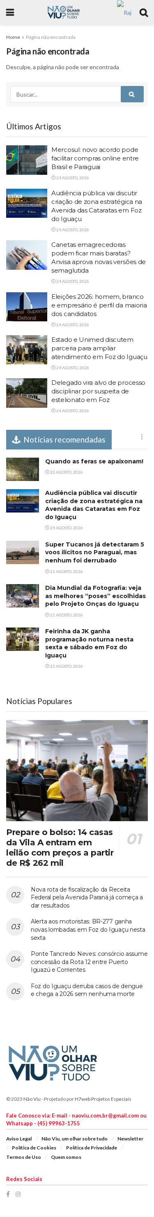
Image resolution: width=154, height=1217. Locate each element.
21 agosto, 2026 (66, 571)
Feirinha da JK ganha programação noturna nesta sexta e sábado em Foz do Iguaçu (89, 643)
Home (13, 37)
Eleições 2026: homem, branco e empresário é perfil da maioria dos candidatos (99, 305)
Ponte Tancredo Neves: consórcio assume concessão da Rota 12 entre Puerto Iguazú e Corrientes (89, 961)
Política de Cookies (34, 1148)
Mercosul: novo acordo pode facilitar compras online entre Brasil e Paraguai (95, 158)
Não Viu (32, 1099)
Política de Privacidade (91, 1148)
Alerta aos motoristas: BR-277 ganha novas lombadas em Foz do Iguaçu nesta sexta (88, 929)
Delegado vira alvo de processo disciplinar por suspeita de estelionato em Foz (98, 391)
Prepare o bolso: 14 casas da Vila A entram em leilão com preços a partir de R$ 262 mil (60, 847)
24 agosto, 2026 (72, 177)
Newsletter (130, 1139)
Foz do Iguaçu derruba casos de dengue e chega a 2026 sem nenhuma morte (87, 990)
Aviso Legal (19, 1139)
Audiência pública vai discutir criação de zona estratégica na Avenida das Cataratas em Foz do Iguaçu (94, 505)
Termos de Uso (23, 1157)
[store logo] (124, 11)
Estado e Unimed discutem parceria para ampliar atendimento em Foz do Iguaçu (99, 348)
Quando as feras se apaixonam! (94, 461)
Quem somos (66, 1157)
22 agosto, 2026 (66, 472)
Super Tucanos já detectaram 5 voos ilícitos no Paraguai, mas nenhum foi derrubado (94, 552)
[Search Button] (132, 94)
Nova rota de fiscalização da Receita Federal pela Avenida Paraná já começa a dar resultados (87, 897)
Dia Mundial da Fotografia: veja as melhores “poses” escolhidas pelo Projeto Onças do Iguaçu (95, 595)
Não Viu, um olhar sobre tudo (74, 1139)
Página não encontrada (51, 37)
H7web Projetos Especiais (103, 1099)
